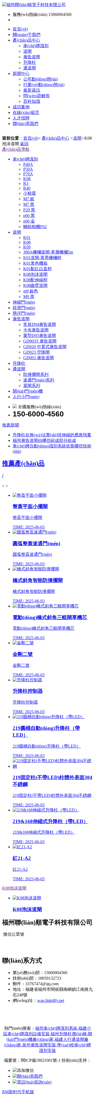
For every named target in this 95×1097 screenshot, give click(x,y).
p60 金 (29, 221)
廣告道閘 (31, 57)
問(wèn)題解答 (36, 96)
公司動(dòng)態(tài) (40, 79)
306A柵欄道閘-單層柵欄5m (48, 252)
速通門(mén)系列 (38, 380)
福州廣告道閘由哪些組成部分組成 (44, 440)
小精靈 (29, 193)
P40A (28, 164)
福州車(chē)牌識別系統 (56, 1028)
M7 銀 (28, 199)
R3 (25, 183)
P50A (28, 169)
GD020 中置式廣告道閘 (44, 346)
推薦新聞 (10, 425)
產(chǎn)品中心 (26, 40)
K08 (27, 178)
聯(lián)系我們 (25, 123)
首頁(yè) (20, 29)
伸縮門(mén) (24, 302)
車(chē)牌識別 (36, 45)
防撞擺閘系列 (36, 374)
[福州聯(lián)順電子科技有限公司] (34, 4)
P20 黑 (29, 210)
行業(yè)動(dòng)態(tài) (43, 84)
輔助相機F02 (35, 226)
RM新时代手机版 (18, 1092)
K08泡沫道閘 (35, 274)
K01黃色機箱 (35, 263)
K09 (27, 247)
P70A (28, 174)
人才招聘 (21, 118)
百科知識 (31, 101)
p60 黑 (29, 215)
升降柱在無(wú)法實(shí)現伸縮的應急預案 (52, 435)
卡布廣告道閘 (36, 330)
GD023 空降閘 (36, 352)
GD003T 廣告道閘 (39, 341)
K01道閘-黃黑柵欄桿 (42, 257)
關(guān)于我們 (26, 34)
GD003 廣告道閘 (38, 358)
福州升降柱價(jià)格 (69, 1034)
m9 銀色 (30, 291)
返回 (24, 143)
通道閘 (29, 68)
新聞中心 (21, 73)
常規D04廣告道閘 (39, 324)
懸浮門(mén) (24, 313)
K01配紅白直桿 (37, 269)
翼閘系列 (31, 385)
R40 (26, 188)
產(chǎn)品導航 (16, 149)
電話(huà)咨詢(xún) (34, 1082)
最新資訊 (31, 90)
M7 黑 (28, 204)
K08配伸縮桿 (35, 280)
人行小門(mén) (26, 396)
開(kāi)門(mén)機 (28, 391)
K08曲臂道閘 (35, 285)
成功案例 (21, 107)
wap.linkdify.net (50, 1000)
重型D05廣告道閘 (39, 335)
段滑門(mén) (24, 307)
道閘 (27, 51)
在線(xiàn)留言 (26, 112)
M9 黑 (28, 296)
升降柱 (29, 62)
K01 (27, 237)
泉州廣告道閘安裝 (39, 1045)
